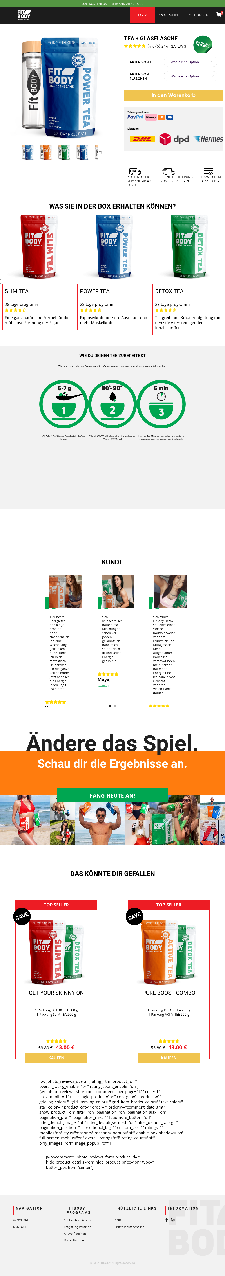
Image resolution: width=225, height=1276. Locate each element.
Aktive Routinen (75, 1234)
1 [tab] (110, 706)
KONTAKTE (20, 1227)
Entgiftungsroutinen (77, 1227)
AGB (118, 1220)
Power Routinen (75, 1240)
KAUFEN (56, 1057)
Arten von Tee (142, 62)
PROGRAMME (169, 15)
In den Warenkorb (174, 95)
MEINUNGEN (199, 15)
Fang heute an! (112, 795)
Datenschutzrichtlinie (129, 1227)
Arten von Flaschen (139, 76)
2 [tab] (115, 706)
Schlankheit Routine (78, 1220)
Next (100, 152)
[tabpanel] (60, 639)
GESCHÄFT (142, 15)
